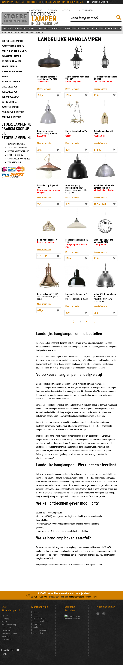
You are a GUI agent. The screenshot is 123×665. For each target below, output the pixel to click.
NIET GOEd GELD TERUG (32, 2)
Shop (10, 33)
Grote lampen (9, 66)
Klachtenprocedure (39, 630)
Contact (5, 616)
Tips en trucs (7, 627)
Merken (4, 622)
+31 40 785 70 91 (41, 597)
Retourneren (36, 624)
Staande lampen (72, 28)
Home (4, 33)
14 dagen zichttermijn (40, 621)
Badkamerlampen (11, 56)
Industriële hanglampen (14, 28)
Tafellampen (100, 28)
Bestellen (35, 612)
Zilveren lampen (11, 81)
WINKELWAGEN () (100, 2)
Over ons (66, 10)
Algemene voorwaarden (7, 637)
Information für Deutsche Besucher (72, 617)
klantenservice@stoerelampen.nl (83, 597)
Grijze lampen (9, 86)
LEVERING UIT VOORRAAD (73, 2)
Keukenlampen (9, 91)
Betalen (34, 615)
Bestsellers (57, 28)
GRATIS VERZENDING (10, 2)
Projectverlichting (85, 10)
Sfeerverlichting (11, 117)
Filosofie (5, 619)
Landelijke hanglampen (38, 28)
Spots (5, 76)
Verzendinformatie (38, 618)
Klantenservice (35, 10)
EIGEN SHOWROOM (52, 2)
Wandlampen (87, 28)
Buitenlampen (114, 28)
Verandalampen (10, 97)
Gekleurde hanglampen (14, 51)
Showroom (52, 10)
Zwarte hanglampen (13, 46)
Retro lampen (9, 102)
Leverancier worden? (10, 633)
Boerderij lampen (11, 61)
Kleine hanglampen (12, 71)
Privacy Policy (37, 633)
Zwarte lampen (10, 107)
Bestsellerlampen (12, 41)
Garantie (34, 627)
